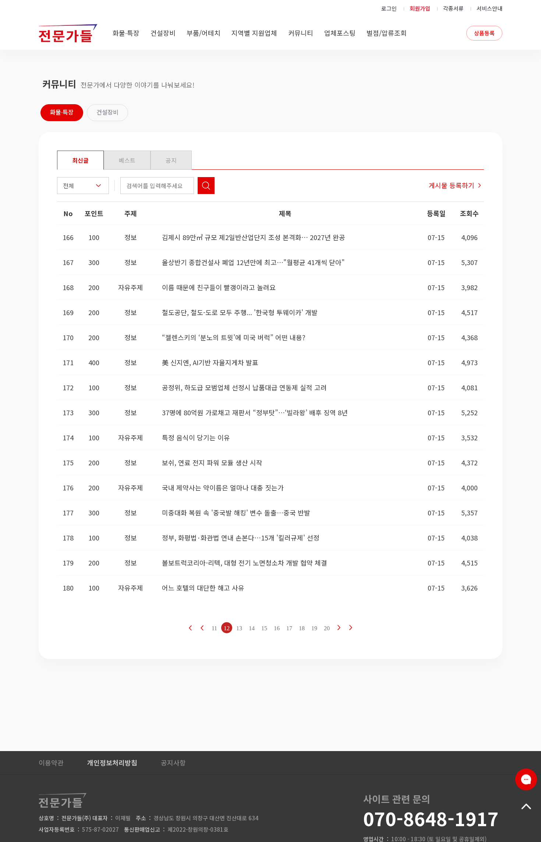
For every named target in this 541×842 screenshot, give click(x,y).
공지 (171, 160)
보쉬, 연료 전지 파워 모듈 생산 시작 (212, 462)
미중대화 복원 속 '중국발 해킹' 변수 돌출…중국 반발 (236, 512)
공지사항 (173, 762)
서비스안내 (489, 8)
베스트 (127, 160)
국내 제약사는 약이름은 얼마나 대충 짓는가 (223, 487)
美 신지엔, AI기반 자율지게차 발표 (210, 362)
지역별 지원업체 (254, 33)
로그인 (389, 8)
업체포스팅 (340, 33)
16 (277, 628)
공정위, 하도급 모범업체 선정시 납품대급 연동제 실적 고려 (244, 387)
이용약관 (51, 762)
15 (264, 628)
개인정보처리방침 (112, 762)
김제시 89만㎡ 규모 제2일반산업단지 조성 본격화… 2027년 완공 (253, 237)
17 (289, 628)
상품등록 (484, 33)
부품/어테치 (203, 33)
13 (239, 628)
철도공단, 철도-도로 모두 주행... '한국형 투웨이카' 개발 (240, 312)
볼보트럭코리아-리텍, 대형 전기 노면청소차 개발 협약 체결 (244, 562)
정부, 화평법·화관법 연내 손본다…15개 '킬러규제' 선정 (240, 537)
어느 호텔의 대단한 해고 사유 (203, 587)
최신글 (80, 160)
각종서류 (453, 8)
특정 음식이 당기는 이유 (196, 437)
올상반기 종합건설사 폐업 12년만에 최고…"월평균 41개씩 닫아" (253, 262)
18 (302, 628)
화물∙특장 (126, 33)
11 (214, 628)
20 (327, 628)
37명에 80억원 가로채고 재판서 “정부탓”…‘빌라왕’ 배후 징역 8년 (255, 412)
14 (252, 628)
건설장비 (163, 33)
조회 (206, 185)
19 (314, 628)
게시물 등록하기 (451, 185)
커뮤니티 (300, 33)
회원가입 (420, 8)
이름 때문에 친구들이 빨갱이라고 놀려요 (219, 287)
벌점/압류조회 (387, 33)
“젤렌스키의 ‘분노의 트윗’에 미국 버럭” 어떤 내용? (233, 337)
